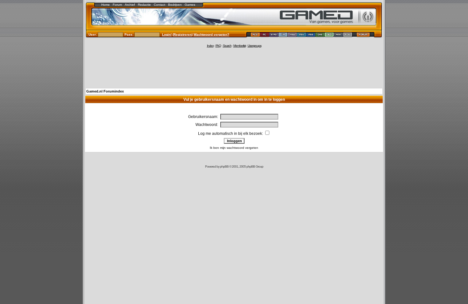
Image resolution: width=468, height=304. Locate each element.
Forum (117, 4)
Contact (159, 4)
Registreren (183, 34)
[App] (338, 35)
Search (227, 45)
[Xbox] (329, 35)
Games (190, 4)
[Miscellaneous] (347, 35)
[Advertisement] (234, 67)
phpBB (224, 166)
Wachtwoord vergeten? (211, 34)
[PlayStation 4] (301, 35)
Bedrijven (175, 4)
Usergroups (254, 45)
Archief (130, 4)
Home (105, 4)
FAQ (218, 45)
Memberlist (239, 45)
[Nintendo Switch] (292, 35)
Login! (167, 34)
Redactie (144, 4)
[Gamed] (255, 35)
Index (210, 45)
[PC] (264, 35)
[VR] (283, 35)
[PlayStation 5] (311, 35)
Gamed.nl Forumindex (105, 91)
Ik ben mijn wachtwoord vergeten (234, 147)
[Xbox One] (320, 35)
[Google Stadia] (274, 35)
